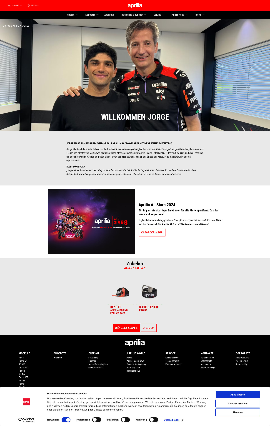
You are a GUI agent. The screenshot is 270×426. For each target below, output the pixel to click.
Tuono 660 (23, 367)
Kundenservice (171, 357)
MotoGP (148, 327)
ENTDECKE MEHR (152, 232)
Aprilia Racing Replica (98, 364)
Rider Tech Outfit (95, 367)
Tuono (21, 384)
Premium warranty (173, 364)
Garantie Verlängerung (136, 364)
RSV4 (21, 357)
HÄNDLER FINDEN (126, 327)
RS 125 (22, 380)
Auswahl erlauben (238, 403)
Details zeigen (171, 419)
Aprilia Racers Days (135, 361)
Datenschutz (206, 361)
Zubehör (92, 361)
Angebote (58, 357)
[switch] (96, 419)
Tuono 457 (23, 377)
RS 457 (22, 374)
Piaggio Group (242, 361)
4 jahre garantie (172, 361)
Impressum (206, 364)
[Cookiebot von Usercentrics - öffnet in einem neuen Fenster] (26, 420)
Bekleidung (93, 357)
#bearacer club (133, 371)
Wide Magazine (133, 367)
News (129, 357)
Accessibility (241, 364)
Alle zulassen (237, 394)
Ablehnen (237, 412)
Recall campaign (208, 367)
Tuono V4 (23, 361)
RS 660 (22, 364)
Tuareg (22, 371)
